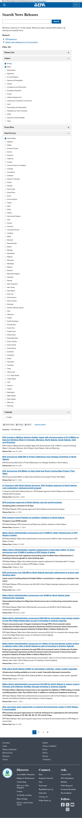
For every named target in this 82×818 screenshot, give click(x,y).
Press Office (9, 127)
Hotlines (64, 782)
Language (8, 412)
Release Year (9, 52)
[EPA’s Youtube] (72, 805)
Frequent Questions (68, 789)
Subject (7, 58)
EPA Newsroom (11, 39)
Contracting (21, 782)
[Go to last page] (48, 732)
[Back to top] (76, 812)
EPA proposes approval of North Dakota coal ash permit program (32, 503)
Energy (20, 424)
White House (44, 800)
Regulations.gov (45, 789)
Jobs (40, 782)
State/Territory (10, 133)
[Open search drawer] (4, 5)
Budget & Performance (26, 778)
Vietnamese (46, 759)
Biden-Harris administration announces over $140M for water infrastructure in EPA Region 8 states (40, 534)
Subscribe (42, 793)
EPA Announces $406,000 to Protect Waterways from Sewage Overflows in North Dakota (39, 458)
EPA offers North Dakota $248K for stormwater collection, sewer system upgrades (39, 669)
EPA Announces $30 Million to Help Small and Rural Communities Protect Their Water (38, 472)
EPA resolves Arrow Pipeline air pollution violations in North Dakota (33, 518)
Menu (76, 4)
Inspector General (46, 778)
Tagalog (5, 759)
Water (29, 424)
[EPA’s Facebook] (63, 805)
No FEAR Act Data (24, 795)
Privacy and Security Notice (25, 804)
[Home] (40, 5)
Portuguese (6, 756)
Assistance (6, 742)
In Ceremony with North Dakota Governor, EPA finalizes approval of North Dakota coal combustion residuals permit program (39, 487)
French (44, 749)
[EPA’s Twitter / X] (68, 805)
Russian (45, 756)
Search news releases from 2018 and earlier (21, 42)
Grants (19, 791)
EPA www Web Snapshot (23, 787)
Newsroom (43, 786)
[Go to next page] (43, 732)
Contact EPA (66, 774)
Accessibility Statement (26, 774)
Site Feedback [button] (66, 793)
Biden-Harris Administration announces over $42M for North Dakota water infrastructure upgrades (36, 596)
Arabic (4, 746)
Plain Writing (22, 799)
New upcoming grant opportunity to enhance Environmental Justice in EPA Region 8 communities (40, 708)
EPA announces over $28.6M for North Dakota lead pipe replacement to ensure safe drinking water (40, 574)
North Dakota (9, 424)
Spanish (45, 742)
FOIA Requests (67, 786)
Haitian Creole (7, 752)
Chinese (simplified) (49, 746)
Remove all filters (40, 424)
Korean (44, 752)
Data (40, 774)
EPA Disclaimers (67, 778)
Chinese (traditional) (9, 749)
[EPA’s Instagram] (68, 809)
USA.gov (42, 797)
